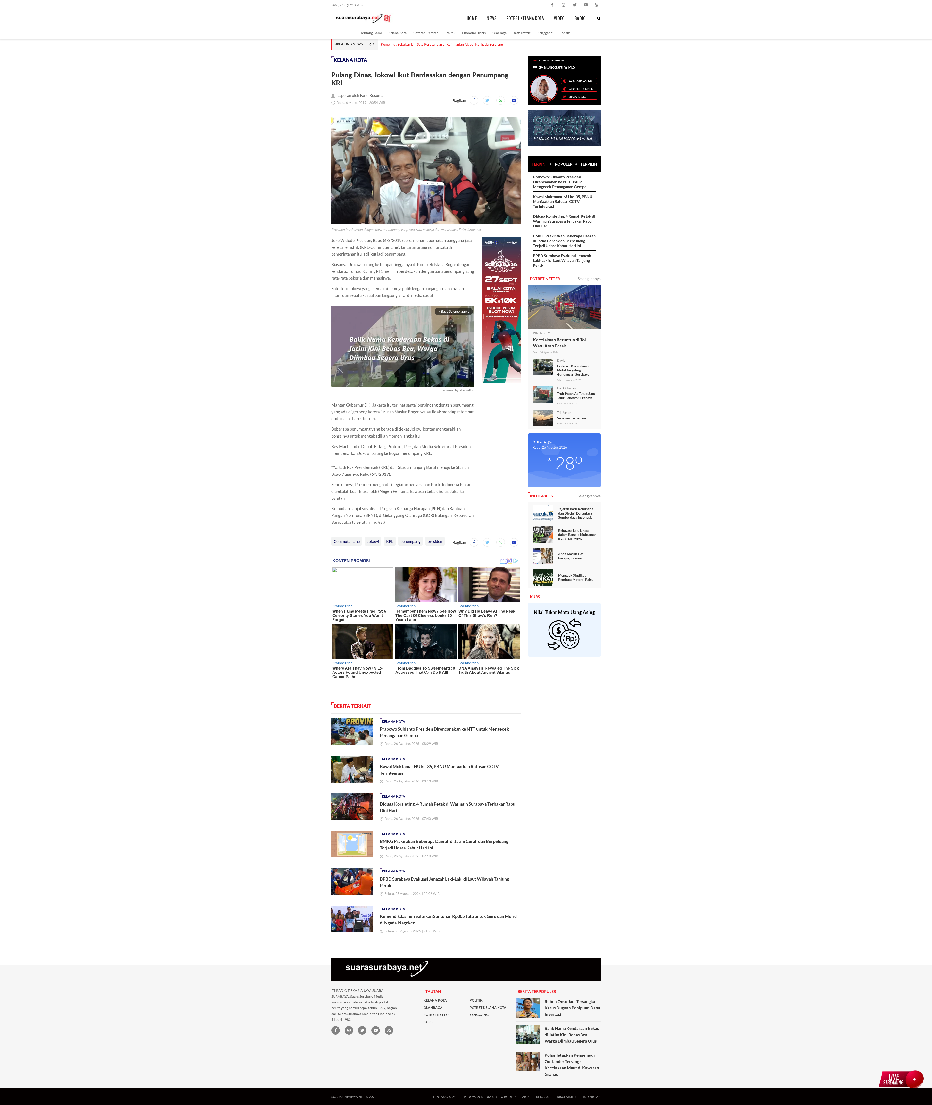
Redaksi (565, 33)
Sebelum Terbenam (571, 418)
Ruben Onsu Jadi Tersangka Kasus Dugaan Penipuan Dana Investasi (572, 1008)
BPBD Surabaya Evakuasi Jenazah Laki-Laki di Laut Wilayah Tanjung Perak (562, 260)
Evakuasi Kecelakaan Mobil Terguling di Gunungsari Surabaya (573, 370)
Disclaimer (566, 1096)
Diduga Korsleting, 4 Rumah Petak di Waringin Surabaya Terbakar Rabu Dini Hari (564, 221)
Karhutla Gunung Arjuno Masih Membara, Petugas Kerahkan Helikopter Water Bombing (447, 44)
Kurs (428, 1022)
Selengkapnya (589, 278)
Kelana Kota (397, 33)
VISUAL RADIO (577, 96)
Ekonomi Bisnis (474, 33)
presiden (435, 541)
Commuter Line (347, 541)
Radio (580, 18)
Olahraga (499, 33)
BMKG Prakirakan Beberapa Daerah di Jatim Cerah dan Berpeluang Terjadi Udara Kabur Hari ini (564, 240)
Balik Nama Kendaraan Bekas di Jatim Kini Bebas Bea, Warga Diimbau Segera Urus (572, 1035)
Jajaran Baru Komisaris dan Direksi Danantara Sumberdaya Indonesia (575, 513)
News (492, 18)
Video (559, 18)
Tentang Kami (371, 33)
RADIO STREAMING (580, 81)
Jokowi (373, 541)
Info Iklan (592, 1096)
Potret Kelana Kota (525, 18)
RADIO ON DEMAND (580, 88)
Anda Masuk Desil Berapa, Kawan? (571, 556)
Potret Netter (436, 1015)
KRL (389, 541)
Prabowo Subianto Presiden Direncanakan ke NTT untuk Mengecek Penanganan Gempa (559, 181)
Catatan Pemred (426, 33)
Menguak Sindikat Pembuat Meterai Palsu (575, 577)
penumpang (410, 541)
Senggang (545, 33)
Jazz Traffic (522, 33)
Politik (451, 33)
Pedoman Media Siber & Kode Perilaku (496, 1096)
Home (472, 18)
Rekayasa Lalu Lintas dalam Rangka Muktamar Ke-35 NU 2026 (577, 534)
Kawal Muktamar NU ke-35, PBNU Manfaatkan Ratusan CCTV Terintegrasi (562, 201)
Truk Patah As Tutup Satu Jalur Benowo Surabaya (576, 395)
